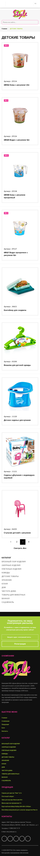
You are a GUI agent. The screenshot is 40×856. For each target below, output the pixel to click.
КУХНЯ (4, 764)
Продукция (5, 724)
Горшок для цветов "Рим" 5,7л (12, 793)
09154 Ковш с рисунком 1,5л (16, 85)
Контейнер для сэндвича (15, 310)
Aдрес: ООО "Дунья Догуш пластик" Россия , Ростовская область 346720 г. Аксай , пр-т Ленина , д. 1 (20, 823)
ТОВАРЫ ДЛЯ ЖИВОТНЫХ (10, 774)
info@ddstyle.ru (11, 832)
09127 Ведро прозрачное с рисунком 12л (16, 254)
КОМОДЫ (5, 754)
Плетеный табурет (8, 796)
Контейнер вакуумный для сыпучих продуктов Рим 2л (20, 810)
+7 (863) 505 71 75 (14, 828)
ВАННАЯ (5, 777)
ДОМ (3, 767)
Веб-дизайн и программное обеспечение (15, 853)
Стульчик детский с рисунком (17, 532)
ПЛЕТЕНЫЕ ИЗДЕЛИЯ (9, 750)
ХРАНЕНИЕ (5, 760)
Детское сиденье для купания (17, 420)
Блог (3, 728)
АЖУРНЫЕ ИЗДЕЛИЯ (9, 747)
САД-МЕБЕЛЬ (6, 780)
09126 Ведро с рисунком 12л (16, 140)
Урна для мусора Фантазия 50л (12, 800)
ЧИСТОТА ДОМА (7, 770)
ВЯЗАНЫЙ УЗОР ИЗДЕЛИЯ (11, 743)
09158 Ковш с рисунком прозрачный (14, 196)
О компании (5, 721)
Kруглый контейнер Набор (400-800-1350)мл (16, 806)
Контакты (5, 731)
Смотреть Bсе (20, 548)
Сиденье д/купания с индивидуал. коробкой (19, 476)
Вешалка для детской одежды (17, 365)
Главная (4, 29)
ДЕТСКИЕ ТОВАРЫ (8, 757)
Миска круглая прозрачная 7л (11, 803)
